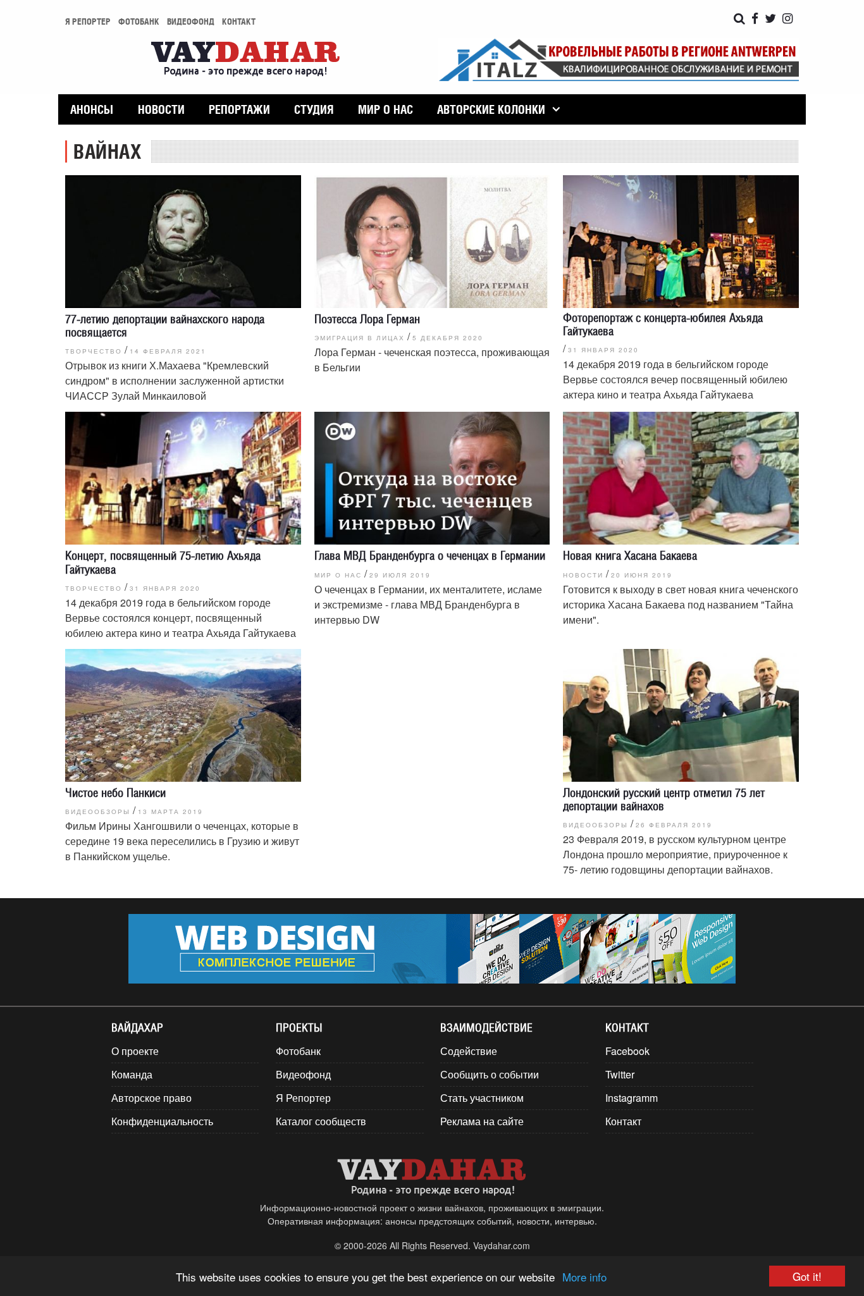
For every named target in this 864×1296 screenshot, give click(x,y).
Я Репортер (303, 1097)
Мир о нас (385, 109)
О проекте (135, 1051)
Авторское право (151, 1097)
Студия (313, 109)
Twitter (619, 1074)
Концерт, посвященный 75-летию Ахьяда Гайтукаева (163, 562)
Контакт (239, 21)
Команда (131, 1074)
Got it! (807, 1276)
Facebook (627, 1051)
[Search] (739, 19)
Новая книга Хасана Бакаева (630, 555)
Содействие (468, 1051)
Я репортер (88, 21)
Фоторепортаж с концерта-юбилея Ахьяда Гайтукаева (663, 324)
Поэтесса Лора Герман (367, 319)
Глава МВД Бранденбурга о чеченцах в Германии (429, 555)
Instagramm (631, 1097)
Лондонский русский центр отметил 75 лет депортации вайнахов (664, 799)
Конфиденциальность (162, 1121)
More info (584, 1277)
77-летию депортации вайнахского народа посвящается (164, 325)
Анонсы (91, 109)
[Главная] (245, 60)
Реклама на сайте (482, 1121)
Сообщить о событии (489, 1074)
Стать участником (482, 1097)
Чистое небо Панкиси (115, 792)
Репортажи (239, 109)
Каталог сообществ (321, 1121)
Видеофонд (190, 21)
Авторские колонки (491, 109)
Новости (161, 109)
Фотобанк (138, 21)
